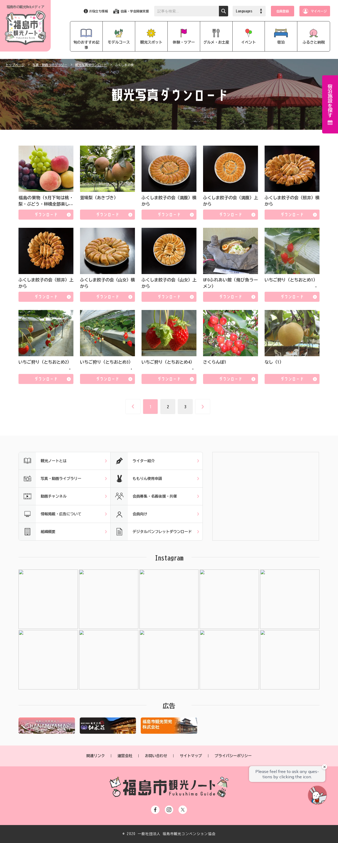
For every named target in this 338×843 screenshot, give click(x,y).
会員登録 (282, 11)
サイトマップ (191, 756)
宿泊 (281, 42)
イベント (248, 42)
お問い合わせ (156, 756)
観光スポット (151, 42)
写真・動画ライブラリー (49, 64)
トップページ (15, 64)
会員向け (140, 514)
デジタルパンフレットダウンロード (162, 532)
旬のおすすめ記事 (86, 44)
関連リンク (95, 756)
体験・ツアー (184, 42)
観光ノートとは (54, 461)
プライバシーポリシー (233, 756)
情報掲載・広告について (61, 514)
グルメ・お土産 (216, 42)
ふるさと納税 (314, 42)
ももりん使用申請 (147, 478)
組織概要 (48, 532)
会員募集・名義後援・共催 (155, 496)
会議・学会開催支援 (134, 11)
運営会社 (125, 756)
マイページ (319, 11)
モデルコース (119, 42)
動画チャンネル (54, 496)
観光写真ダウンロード (91, 64)
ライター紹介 (144, 461)
